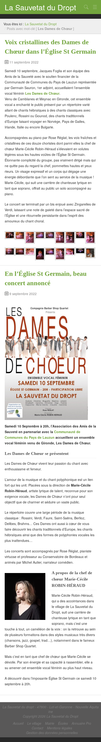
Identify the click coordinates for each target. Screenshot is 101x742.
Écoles (63, 723)
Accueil (18, 723)
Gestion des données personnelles (52, 732)
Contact (37, 728)
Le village (34, 723)
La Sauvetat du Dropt (40, 7)
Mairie (49, 723)
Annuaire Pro (81, 723)
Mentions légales (59, 728)
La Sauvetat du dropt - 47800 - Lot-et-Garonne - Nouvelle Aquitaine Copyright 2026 (51, 712)
